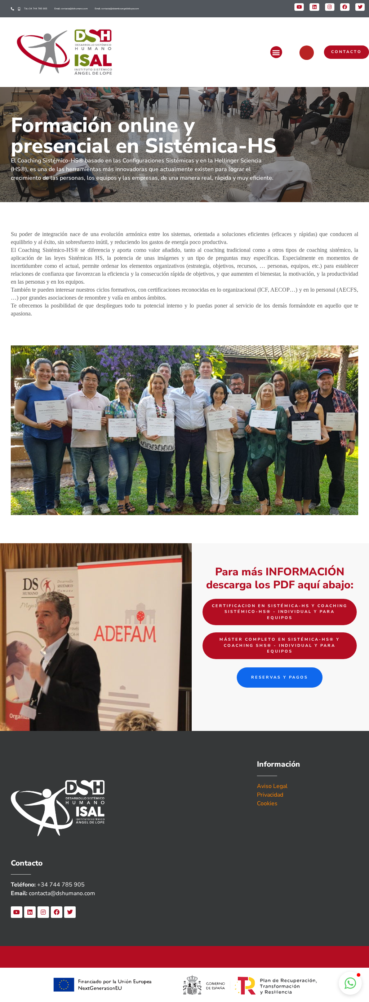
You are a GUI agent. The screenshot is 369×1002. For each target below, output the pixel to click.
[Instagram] (43, 912)
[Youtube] (16, 912)
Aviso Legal (272, 786)
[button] (276, 52)
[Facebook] (56, 912)
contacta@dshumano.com (62, 893)
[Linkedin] (30, 912)
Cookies (267, 803)
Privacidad (270, 795)
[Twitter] (70, 912)
